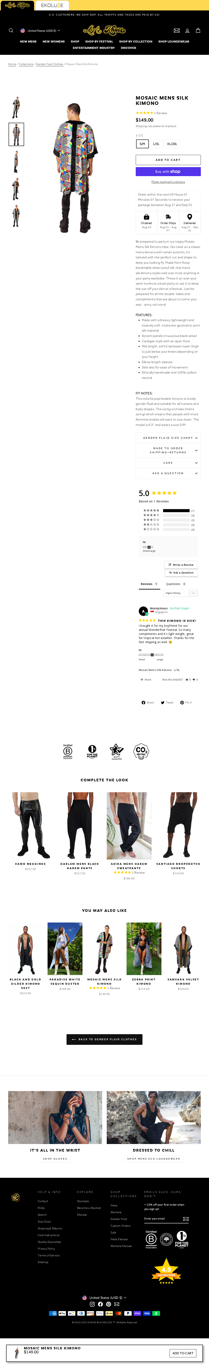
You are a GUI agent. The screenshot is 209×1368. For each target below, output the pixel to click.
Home (12, 64)
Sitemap (43, 1262)
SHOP (75, 41)
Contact (43, 1201)
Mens (114, 1205)
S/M (142, 144)
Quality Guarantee (49, 1241)
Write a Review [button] (183, 565)
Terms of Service (48, 1255)
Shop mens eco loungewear (153, 1158)
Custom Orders (120, 1225)
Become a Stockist (89, 1207)
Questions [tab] (173, 584)
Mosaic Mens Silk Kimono (155, 670)
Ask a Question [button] (183, 572)
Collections (26, 64)
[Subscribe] (186, 1219)
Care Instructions (49, 1235)
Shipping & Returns (50, 1228)
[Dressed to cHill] (154, 1117)
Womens (116, 1212)
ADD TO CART (182, 1353)
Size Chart (44, 1221)
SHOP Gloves (55, 1158)
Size (140, 135)
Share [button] (147, 679)
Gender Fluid (119, 1219)
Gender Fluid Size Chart (168, 437)
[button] (188, 679)
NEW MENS (28, 41)
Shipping (141, 126)
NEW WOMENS (54, 41)
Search (42, 1214)
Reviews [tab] (146, 584)
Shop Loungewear (173, 41)
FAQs (41, 1207)
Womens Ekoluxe (121, 1246)
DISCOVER (128, 47)
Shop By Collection (135, 41)
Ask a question (168, 473)
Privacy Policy (46, 1248)
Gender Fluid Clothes (49, 64)
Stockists (83, 1201)
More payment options (168, 182)
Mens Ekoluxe (119, 1239)
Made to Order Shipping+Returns (168, 450)
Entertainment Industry (94, 47)
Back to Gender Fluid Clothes (107, 1039)
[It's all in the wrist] (55, 1117)
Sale (113, 1232)
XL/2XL (172, 144)
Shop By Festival (99, 41)
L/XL (156, 144)
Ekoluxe (82, 1214)
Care (168, 462)
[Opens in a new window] (92, 1304)
